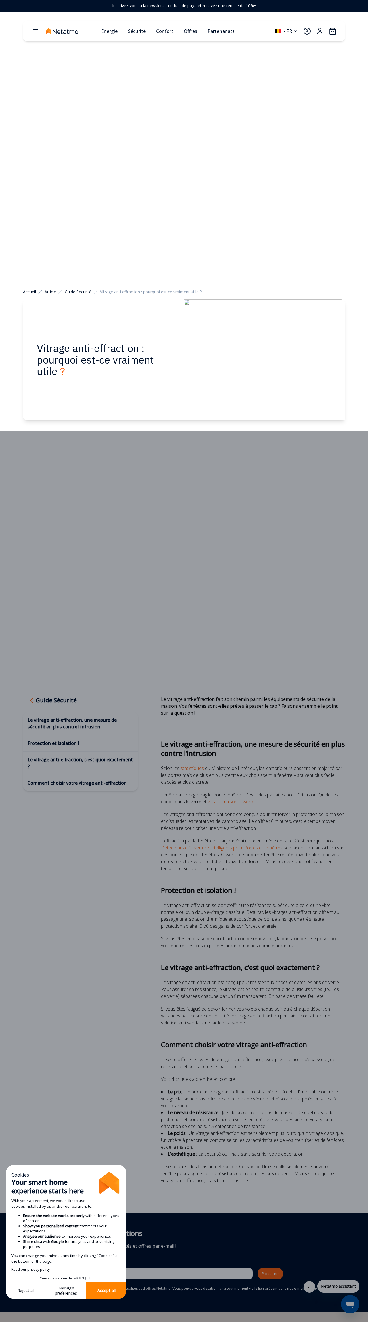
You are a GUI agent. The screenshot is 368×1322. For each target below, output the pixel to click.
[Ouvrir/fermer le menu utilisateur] (319, 31)
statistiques (192, 768)
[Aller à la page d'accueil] (71, 31)
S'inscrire (270, 1273)
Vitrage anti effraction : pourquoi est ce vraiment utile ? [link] (151, 291)
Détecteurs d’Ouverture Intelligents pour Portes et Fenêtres (222, 847)
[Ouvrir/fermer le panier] (332, 31)
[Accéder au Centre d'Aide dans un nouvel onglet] (307, 31)
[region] (184, 6)
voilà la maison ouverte (231, 801)
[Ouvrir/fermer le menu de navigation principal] (35, 31)
